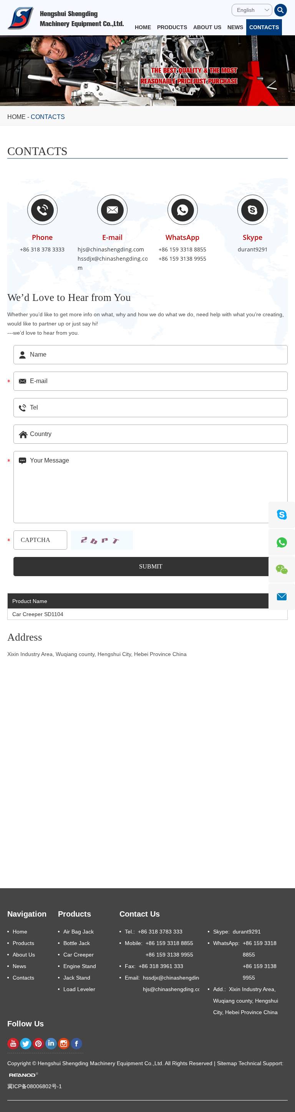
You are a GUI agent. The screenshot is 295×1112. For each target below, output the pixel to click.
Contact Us (139, 914)
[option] (147, 70)
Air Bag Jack (78, 932)
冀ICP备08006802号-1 (34, 1086)
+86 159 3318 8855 (182, 249)
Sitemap (227, 1063)
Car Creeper (78, 955)
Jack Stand (76, 978)
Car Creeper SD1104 (37, 614)
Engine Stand (79, 966)
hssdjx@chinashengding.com (113, 263)
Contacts (264, 27)
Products (172, 27)
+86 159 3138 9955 (182, 258)
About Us (207, 27)
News (235, 27)
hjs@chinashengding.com (111, 249)
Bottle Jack (76, 943)
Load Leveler (79, 989)
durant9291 (253, 249)
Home (143, 27)
